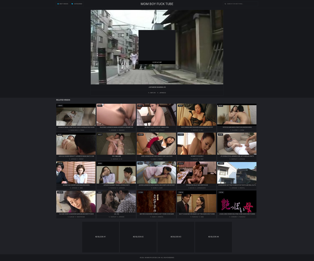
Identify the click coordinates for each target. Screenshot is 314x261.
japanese (162, 93)
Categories (78, 4)
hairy (161, 188)
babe (202, 217)
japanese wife (201, 188)
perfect (81, 159)
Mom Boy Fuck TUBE (157, 4)
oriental (242, 188)
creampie (121, 130)
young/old (113, 188)
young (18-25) (74, 130)
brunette (154, 130)
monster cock (81, 217)
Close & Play (157, 62)
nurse (155, 188)
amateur (195, 130)
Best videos (63, 4)
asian (154, 217)
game (154, 159)
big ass (192, 188)
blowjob (71, 217)
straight (161, 130)
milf (201, 130)
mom (201, 159)
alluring (235, 130)
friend (82, 130)
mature (153, 93)
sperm (242, 130)
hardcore (234, 217)
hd (121, 159)
